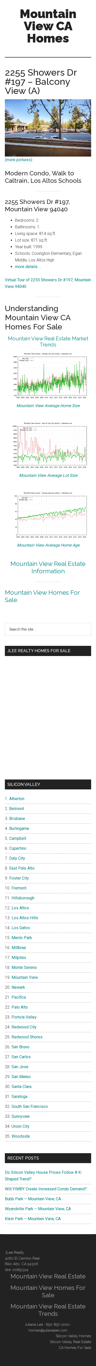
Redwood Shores (27, 1037)
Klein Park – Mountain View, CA (33, 1218)
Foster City (19, 878)
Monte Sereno (24, 967)
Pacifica (19, 997)
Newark (18, 987)
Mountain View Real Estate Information (48, 567)
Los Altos (20, 907)
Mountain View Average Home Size (48, 405)
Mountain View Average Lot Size (48, 475)
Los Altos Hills (25, 917)
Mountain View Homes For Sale (42, 596)
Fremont (19, 888)
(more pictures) (18, 159)
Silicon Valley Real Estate (70, 1342)
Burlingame (19, 828)
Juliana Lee (34, 1324)
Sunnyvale (21, 1116)
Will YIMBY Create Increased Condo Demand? (46, 1189)
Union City (20, 1126)
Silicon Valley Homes (73, 1336)
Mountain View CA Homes (48, 26)
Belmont (16, 808)
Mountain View (25, 977)
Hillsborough (23, 898)
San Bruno (20, 1046)
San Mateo (21, 1076)
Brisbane (17, 818)
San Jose (20, 1066)
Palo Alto (20, 1007)
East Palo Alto (22, 868)
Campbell (17, 838)
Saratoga (19, 1096)
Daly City (17, 858)
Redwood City (24, 1027)
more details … (28, 266)
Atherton (16, 798)
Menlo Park (22, 937)
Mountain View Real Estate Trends (48, 1310)
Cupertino (17, 848)
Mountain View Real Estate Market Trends (48, 342)
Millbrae (19, 947)
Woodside (21, 1136)
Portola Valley (24, 1017)
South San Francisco (30, 1106)
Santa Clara (21, 1086)
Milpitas (19, 957)
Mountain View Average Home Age (48, 545)
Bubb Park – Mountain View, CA (33, 1198)
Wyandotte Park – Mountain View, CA (38, 1208)
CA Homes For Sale (75, 1348)
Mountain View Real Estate (48, 1276)
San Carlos (21, 1056)
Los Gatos (21, 927)
